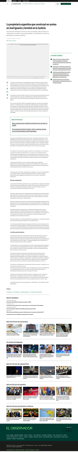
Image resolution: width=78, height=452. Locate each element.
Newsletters (64, 436)
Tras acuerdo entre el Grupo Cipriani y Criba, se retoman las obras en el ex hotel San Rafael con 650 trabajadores (24, 305)
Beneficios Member (18, 435)
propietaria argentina (25, 292)
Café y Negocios (37, 435)
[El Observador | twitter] (61, 429)
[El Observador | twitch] (71, 431)
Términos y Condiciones (30, 449)
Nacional (30, 435)
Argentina (14, 1)
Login (58, 3)
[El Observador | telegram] (68, 431)
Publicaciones (57, 436)
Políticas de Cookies (10, 449)
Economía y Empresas (28, 3)
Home (7, 435)
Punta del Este (16, 292)
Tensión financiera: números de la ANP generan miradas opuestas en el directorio (19, 314)
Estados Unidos (26, 1)
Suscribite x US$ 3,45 (66, 3)
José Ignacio (9, 292)
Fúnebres (31, 436)
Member (12, 435)
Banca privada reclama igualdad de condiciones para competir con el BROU (18, 302)
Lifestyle (21, 436)
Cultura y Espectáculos (12, 436)
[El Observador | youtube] (68, 429)
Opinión (26, 436)
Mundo (65, 435)
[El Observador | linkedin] (63, 431)
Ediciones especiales (48, 436)
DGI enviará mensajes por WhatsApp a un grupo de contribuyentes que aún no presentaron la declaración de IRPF (25, 312)
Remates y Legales (38, 436)
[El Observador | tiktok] (71, 429)
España (19, 1)
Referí (25, 435)
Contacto (37, 449)
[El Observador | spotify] (65, 431)
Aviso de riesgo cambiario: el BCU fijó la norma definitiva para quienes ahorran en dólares (21, 308)
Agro (54, 435)
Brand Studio (59, 435)
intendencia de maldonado (36, 292)
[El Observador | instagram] (66, 429)
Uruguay (9, 1)
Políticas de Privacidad (19, 449)
